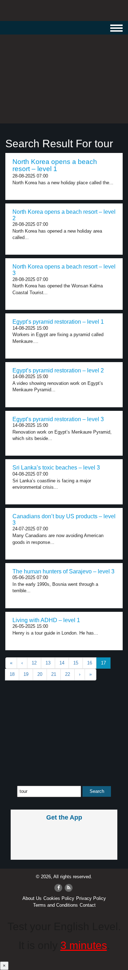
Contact (88, 905)
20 (39, 674)
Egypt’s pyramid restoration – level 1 (58, 322)
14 (61, 663)
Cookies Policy (58, 898)
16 (89, 663)
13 (48, 663)
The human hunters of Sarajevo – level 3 (63, 571)
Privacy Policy (91, 898)
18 (12, 674)
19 (25, 674)
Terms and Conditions (55, 905)
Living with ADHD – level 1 (46, 620)
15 (75, 663)
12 (34, 663)
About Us (32, 898)
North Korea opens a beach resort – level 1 (54, 165)
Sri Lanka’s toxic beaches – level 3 (56, 468)
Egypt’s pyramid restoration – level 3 (58, 419)
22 (67, 674)
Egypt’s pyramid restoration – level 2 (58, 370)
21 (53, 674)
